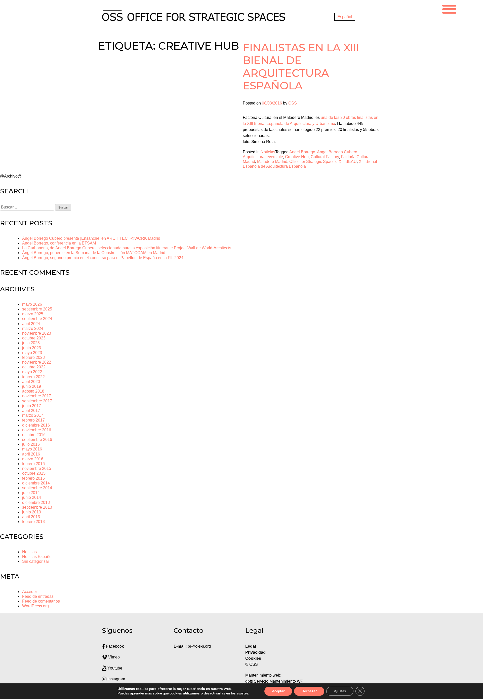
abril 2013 (31, 517)
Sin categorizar (35, 561)
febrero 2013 (33, 521)
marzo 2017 (32, 415)
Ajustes (340, 691)
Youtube (114, 668)
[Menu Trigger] (449, 8)
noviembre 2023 (36, 333)
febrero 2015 (33, 478)
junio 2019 (31, 386)
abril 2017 (31, 410)
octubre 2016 (34, 435)
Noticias (268, 152)
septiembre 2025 (37, 309)
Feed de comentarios (41, 601)
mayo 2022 (32, 372)
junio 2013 (31, 512)
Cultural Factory (325, 157)
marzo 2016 (32, 459)
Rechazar (309, 691)
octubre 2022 (34, 367)
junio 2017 (31, 406)
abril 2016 (31, 454)
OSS (292, 103)
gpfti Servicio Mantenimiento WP (274, 681)
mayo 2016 (32, 449)
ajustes (242, 693)
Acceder (29, 591)
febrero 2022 (33, 377)
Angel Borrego (302, 152)
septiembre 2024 (37, 319)
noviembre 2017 (36, 396)
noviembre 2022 (36, 362)
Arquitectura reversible (263, 157)
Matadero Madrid (272, 161)
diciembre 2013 (36, 502)
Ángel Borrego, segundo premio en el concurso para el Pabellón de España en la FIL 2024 (102, 258)
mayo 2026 (32, 304)
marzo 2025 (32, 314)
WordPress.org (35, 606)
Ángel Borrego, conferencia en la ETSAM (59, 243)
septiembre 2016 (37, 439)
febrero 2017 (33, 420)
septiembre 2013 (37, 507)
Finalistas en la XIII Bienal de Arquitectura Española (301, 66)
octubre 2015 (34, 473)
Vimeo (113, 657)
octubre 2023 (34, 338)
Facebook (114, 646)
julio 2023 (31, 343)
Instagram (115, 679)
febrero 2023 (33, 357)
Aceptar (278, 691)
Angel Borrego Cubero (337, 152)
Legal (251, 646)
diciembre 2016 (36, 425)
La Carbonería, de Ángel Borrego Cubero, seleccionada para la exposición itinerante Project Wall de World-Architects (126, 248)
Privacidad (255, 652)
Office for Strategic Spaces (313, 161)
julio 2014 (31, 493)
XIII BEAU (348, 161)
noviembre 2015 (36, 468)
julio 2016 (31, 444)
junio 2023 (31, 348)
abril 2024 (31, 324)
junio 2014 (31, 497)
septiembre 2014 (37, 488)
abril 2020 (31, 381)
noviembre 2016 (36, 430)
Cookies (253, 658)
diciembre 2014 (36, 483)
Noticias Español (37, 556)
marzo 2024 (32, 328)
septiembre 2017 (37, 401)
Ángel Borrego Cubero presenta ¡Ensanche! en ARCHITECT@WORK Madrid (91, 238)
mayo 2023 (32, 353)
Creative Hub (297, 157)
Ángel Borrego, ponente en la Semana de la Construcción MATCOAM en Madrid (93, 253)
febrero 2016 (33, 464)
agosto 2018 (33, 391)
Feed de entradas (38, 596)
